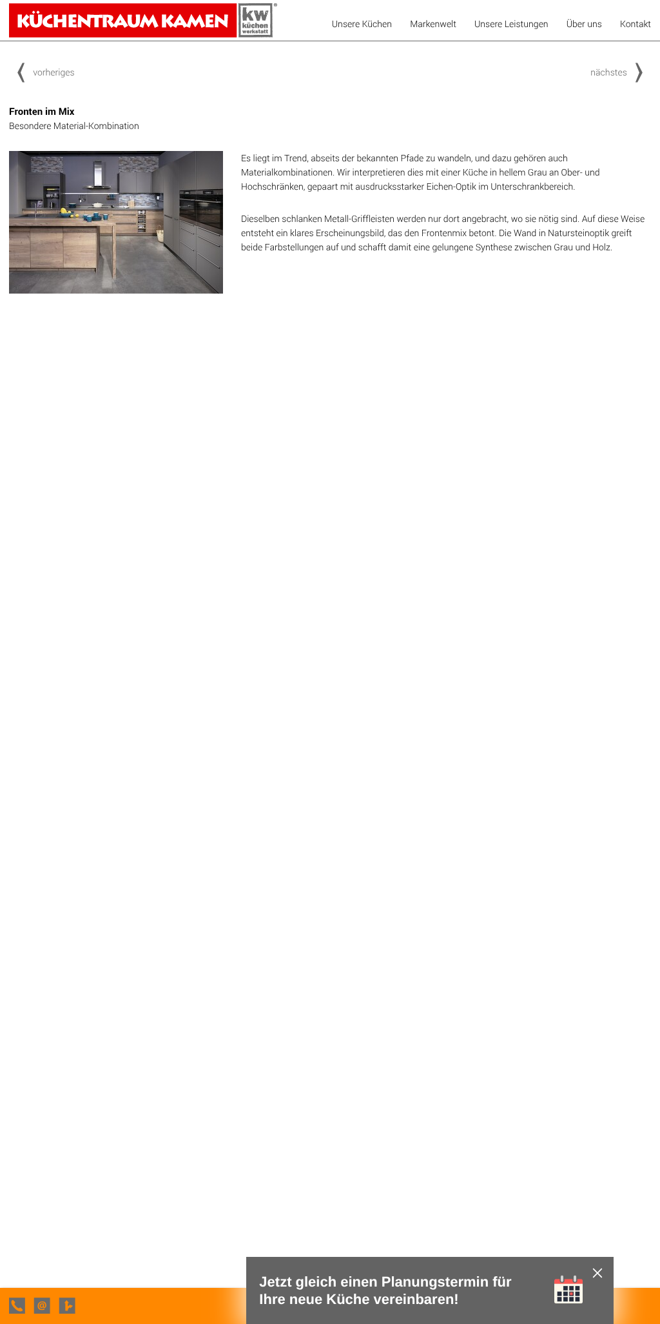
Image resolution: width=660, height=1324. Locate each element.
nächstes (608, 72)
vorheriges (53, 72)
